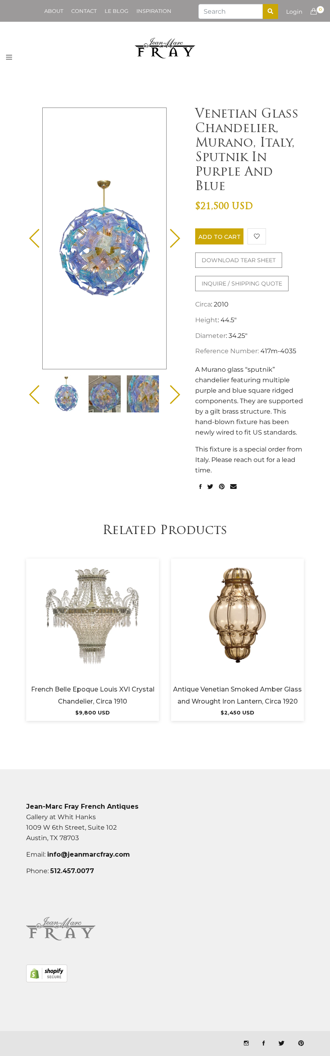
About (53, 11)
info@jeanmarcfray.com (88, 854)
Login (294, 11)
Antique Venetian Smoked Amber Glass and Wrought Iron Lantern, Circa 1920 (237, 695)
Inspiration (153, 11)
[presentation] (66, 393)
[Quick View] (114, 625)
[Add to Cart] (92, 625)
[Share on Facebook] (200, 487)
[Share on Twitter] (210, 487)
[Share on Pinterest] (222, 487)
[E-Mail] (233, 487)
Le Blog (116, 11)
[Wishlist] (257, 236)
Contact (84, 11)
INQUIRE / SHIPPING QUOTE (242, 283)
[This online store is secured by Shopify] (46, 973)
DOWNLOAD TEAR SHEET (239, 260)
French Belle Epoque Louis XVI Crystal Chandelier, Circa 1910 (93, 695)
